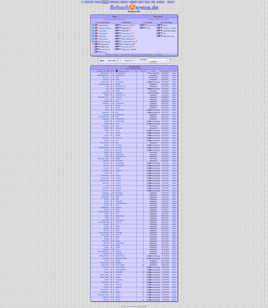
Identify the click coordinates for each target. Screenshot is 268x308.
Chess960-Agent (126, 36)
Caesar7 (106, 168)
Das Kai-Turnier (126, 33)
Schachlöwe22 (120, 73)
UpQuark (106, 115)
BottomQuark (120, 256)
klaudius (106, 101)
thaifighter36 (105, 73)
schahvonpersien (121, 203)
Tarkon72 (106, 79)
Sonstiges (160, 2)
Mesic (118, 91)
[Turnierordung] (94, 25)
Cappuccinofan (121, 269)
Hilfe (153, 2)
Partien (98, 2)
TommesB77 (104, 290)
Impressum (124, 306)
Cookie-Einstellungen (141, 306)
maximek (119, 138)
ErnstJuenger (120, 119)
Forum (147, 2)
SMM (148, 28)
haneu (107, 99)
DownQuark (120, 82)
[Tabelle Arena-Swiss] (92, 44)
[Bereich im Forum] (118, 28)
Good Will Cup (105, 49)
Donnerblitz (103, 34)
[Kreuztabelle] (98, 25)
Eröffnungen (114, 2)
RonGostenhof (104, 212)
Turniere (105, 2)
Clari (117, 77)
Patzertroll (105, 112)
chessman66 (105, 175)
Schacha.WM (150, 25)
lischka (106, 154)
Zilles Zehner (103, 39)
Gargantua (119, 93)
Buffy (107, 110)
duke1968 (119, 195)
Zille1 (117, 79)
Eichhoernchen (104, 117)
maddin (118, 133)
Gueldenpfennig (103, 84)
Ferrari (118, 212)
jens (107, 88)
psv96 (118, 107)
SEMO (165, 25)
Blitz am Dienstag (105, 28)
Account (170, 2)
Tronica (118, 175)
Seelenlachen (120, 75)
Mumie (118, 135)
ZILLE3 (106, 205)
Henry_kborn (120, 265)
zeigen (174, 73)
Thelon (106, 121)
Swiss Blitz (102, 31)
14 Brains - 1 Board (169, 28)
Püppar (106, 203)
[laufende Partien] (96, 25)
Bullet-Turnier (103, 25)
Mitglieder (124, 2)
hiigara (106, 226)
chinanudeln (105, 82)
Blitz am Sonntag (104, 42)
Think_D (106, 77)
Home (141, 2)
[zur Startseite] (134, 9)
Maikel (106, 95)
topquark (106, 163)
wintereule (105, 93)
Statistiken (133, 2)
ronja (107, 86)
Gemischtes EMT (127, 47)
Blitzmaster (102, 36)
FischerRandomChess (128, 42)
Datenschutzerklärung (131, 306)
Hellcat (118, 84)
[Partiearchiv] (120, 25)
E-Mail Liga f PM (127, 25)
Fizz (117, 117)
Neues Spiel (89, 2)
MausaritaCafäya (103, 75)
